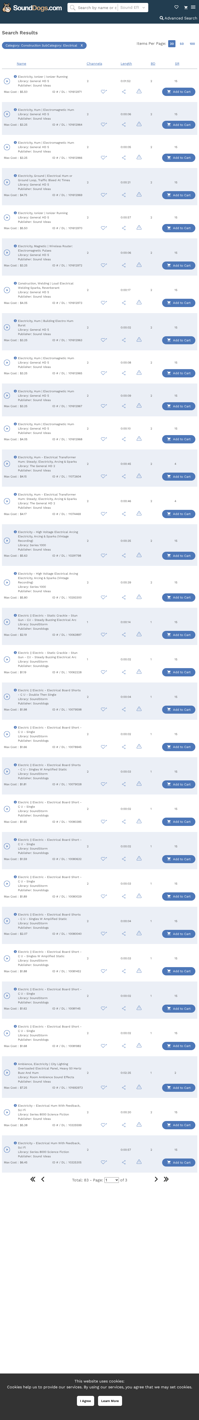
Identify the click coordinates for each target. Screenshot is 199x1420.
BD (153, 63)
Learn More (110, 1401)
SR (177, 63)
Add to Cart (181, 91)
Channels (94, 63)
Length (126, 63)
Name (21, 63)
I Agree (85, 1401)
